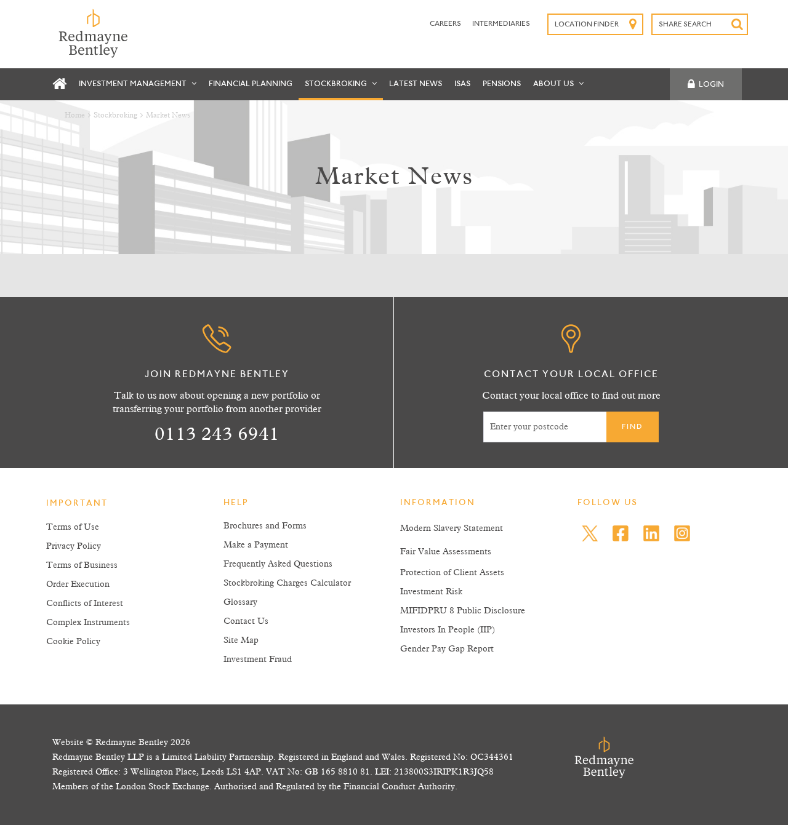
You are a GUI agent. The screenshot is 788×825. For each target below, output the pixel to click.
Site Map (241, 640)
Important (77, 504)
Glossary (240, 602)
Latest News (415, 84)
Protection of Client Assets (452, 572)
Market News (168, 115)
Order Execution (78, 584)
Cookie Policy (73, 641)
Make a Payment (255, 545)
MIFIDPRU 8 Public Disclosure (462, 611)
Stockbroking (337, 84)
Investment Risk (431, 592)
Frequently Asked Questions (277, 564)
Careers (446, 24)
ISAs (462, 84)
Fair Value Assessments (445, 552)
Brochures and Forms (265, 526)
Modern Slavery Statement (451, 528)
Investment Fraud (257, 659)
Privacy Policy (73, 546)
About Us (554, 84)
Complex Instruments (88, 622)
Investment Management (133, 84)
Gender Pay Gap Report (447, 649)
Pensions (502, 84)
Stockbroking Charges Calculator (287, 583)
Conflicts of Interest (84, 603)
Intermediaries (501, 24)
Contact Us (245, 621)
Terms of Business (82, 565)
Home (75, 115)
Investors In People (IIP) (447, 630)
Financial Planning (250, 84)
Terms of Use (72, 527)
